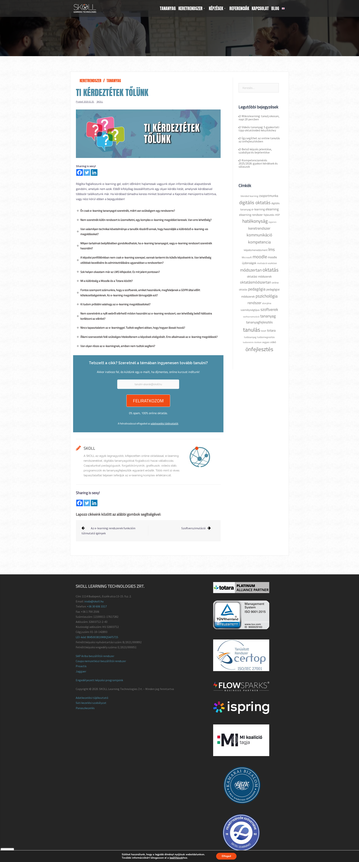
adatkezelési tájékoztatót (164, 423)
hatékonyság (255, 221)
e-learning (258, 209)
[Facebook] (79, 172)
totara (271, 330)
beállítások (176, 858)
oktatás (271, 269)
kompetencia (259, 242)
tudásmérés (248, 342)
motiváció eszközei (267, 263)
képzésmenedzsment (256, 250)
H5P (277, 215)
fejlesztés (269, 215)
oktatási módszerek (259, 276)
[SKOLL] (85, 8)
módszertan (251, 270)
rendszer (254, 303)
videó (273, 342)
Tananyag (114, 80)
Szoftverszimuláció (193, 528)
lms (271, 249)
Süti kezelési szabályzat (91, 703)
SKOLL (100, 101)
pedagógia (257, 289)
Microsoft (247, 257)
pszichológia (267, 296)
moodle (260, 256)
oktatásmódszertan (255, 282)
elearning (272, 209)
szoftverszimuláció (251, 316)
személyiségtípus (250, 310)
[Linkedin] (94, 172)
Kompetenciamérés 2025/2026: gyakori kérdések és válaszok (258, 163)
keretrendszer (259, 228)
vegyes (265, 342)
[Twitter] (87, 172)
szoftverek (269, 309)
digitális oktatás (255, 202)
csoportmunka (268, 195)
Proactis (81, 666)
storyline (266, 303)
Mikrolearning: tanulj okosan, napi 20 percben (259, 117)
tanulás (251, 329)
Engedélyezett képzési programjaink (99, 680)
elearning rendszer (251, 214)
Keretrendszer (90, 80)
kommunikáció (259, 235)
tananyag (268, 316)
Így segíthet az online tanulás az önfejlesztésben (259, 139)
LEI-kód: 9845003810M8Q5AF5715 (97, 637)
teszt (263, 331)
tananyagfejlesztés (259, 322)
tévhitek (257, 342)
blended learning (249, 196)
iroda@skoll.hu (94, 601)
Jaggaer (81, 671)
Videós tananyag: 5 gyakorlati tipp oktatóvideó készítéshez (259, 128)
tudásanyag (250, 337)
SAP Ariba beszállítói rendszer (95, 656)
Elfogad (226, 856)
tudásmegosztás (266, 337)
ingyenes (272, 221)
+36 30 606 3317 (97, 606)
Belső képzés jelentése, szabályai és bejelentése (255, 150)
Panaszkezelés (85, 708)
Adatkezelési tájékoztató (92, 698)
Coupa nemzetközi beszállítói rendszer (101, 661)
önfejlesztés (259, 349)
